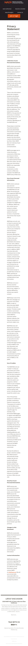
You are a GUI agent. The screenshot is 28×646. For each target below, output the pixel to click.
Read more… (14, 615)
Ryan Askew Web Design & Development (15, 643)
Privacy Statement (14, 638)
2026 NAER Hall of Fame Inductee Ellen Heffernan (14, 602)
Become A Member (20, 9)
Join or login (14, 16)
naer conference (7, 9)
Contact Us (20, 12)
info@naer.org (12, 572)
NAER (14, 2)
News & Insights (9, 12)
